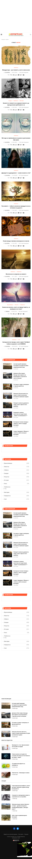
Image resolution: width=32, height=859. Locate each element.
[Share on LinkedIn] (15, 75)
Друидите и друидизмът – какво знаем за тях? (16, 173)
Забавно (16, 619)
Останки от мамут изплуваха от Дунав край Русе (21, 534)
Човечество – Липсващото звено (20, 772)
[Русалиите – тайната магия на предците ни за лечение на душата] (16, 191)
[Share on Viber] (21, 75)
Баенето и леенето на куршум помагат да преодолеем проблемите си (16, 104)
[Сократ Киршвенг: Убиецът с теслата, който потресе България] (7, 583)
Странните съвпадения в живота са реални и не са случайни (21, 795)
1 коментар (14, 798)
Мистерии (16, 641)
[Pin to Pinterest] (13, 75)
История (16, 629)
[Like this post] (8, 75)
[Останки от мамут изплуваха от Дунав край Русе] (7, 536)
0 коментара (15, 708)
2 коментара (15, 790)
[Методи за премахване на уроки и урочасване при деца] (16, 123)
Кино (16, 632)
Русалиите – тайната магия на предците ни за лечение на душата (16, 207)
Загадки (16, 622)
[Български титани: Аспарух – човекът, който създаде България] (7, 573)
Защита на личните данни (10, 834)
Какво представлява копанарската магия (16, 241)
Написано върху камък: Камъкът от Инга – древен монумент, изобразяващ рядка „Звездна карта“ (20, 807)
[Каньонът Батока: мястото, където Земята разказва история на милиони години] (7, 545)
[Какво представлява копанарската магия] (16, 226)
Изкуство (16, 625)
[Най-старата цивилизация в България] (5, 818)
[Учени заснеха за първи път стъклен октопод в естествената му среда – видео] (5, 756)
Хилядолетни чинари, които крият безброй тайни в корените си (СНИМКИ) (16, 343)
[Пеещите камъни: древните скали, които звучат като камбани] (7, 554)
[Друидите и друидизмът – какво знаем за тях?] (16, 158)
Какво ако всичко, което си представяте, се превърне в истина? (16, 308)
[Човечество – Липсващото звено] (5, 775)
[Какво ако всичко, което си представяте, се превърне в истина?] (16, 292)
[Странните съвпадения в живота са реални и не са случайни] (5, 797)
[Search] (30, 34)
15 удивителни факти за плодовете (18, 764)
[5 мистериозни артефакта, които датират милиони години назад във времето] (5, 788)
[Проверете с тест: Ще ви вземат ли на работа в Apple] (5, 747)
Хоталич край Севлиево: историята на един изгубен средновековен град (20, 514)
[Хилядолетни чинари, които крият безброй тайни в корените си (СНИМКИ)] (16, 327)
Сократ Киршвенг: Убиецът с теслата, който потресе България (21, 582)
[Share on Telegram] (18, 75)
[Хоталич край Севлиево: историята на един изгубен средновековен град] (7, 515)
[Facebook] (14, 828)
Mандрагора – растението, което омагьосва (16, 70)
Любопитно (7, 636)
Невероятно (16, 644)
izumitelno (7, 72)
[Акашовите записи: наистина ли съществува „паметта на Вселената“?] (7, 564)
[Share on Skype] (20, 75)
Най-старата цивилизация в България (19, 816)
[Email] (18, 828)
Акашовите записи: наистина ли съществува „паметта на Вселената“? (20, 563)
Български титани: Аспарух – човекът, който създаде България (21, 572)
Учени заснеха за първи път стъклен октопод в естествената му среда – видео (21, 755)
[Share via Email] (23, 75)
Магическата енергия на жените (16, 274)
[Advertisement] (16, 16)
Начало (3, 39)
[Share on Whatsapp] (16, 75)
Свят (16, 648)
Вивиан (7, 311)
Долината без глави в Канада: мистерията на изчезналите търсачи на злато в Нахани (20, 525)
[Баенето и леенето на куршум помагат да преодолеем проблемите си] (16, 88)
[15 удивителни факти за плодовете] (5, 766)
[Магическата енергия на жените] (16, 259)
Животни (16, 615)
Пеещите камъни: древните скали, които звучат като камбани (21, 553)
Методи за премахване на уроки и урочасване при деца (16, 139)
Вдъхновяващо (16, 612)
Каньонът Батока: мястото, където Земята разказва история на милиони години (20, 544)
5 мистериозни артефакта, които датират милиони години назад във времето (21, 787)
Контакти (20, 834)
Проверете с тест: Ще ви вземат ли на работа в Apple (20, 745)
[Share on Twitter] (11, 75)
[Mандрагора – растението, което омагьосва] (16, 55)
